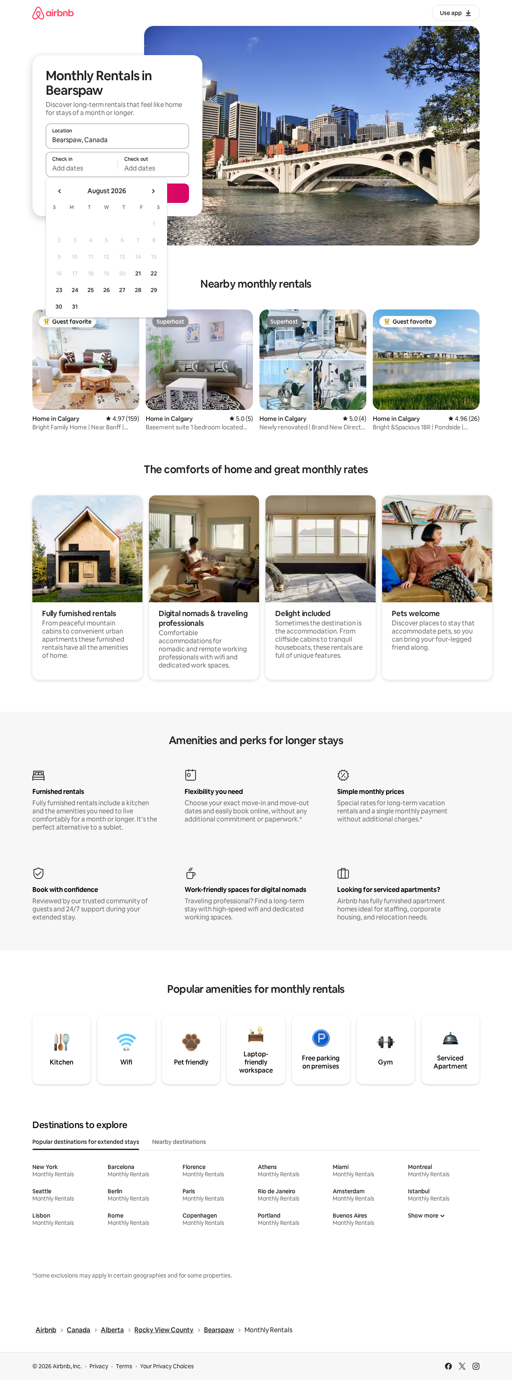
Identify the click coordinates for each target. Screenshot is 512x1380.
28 (138, 290)
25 (90, 290)
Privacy (98, 1366)
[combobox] (117, 140)
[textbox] (81, 168)
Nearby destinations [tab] (179, 1141)
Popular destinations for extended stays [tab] (85, 1141)
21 (138, 273)
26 (106, 290)
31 (75, 306)
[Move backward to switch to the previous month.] (59, 191)
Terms (124, 1366)
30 (58, 306)
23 (59, 290)
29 (154, 290)
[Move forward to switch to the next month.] (153, 191)
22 (154, 273)
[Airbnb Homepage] (53, 13)
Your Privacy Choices (167, 1366)
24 (75, 290)
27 (122, 290)
